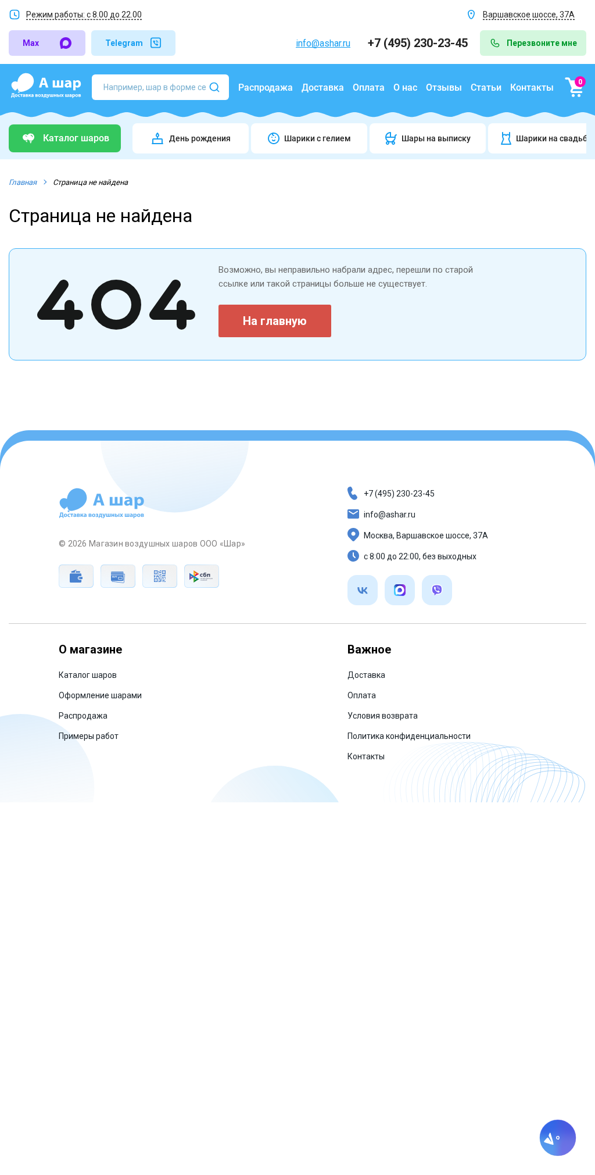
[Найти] (214, 87)
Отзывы (444, 87)
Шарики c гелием (317, 138)
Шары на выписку (436, 138)
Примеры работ (89, 736)
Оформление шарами (100, 695)
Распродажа (265, 87)
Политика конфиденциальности (409, 736)
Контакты (532, 87)
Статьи (486, 87)
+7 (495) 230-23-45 (419, 43)
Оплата (369, 87)
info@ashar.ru (323, 43)
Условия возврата (382, 715)
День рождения (200, 138)
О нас (405, 87)
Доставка (323, 87)
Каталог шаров (88, 675)
